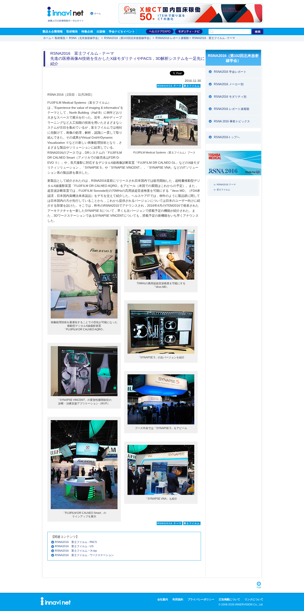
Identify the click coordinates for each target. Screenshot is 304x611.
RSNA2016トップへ (227, 137)
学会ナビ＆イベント (122, 31)
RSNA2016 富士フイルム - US (75, 546)
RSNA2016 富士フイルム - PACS (77, 542)
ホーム (97, 13)
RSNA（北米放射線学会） (85, 38)
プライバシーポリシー (201, 599)
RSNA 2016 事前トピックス (232, 121)
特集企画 (87, 31)
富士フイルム (223, 189)
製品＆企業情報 (53, 31)
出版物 (101, 31)
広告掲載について (229, 599)
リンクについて (254, 599)
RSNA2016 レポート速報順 (172, 38)
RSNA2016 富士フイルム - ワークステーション (85, 555)
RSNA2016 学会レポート (230, 71)
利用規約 (177, 599)
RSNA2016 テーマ (226, 184)
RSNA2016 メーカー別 (228, 84)
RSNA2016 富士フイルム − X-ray (77, 550)
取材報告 (72, 31)
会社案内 (162, 599)
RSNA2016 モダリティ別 (230, 96)
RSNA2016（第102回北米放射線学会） (128, 38)
